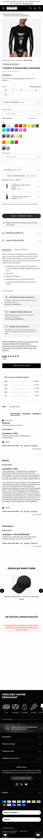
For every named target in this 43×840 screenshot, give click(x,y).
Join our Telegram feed (21, 778)
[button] (39, 8)
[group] (21, 356)
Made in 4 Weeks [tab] (21, 249)
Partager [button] (34, 445)
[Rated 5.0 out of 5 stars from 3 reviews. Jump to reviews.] (28, 60)
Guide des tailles (35, 86)
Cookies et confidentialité (9, 831)
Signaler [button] (27, 445)
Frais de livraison (18, 78)
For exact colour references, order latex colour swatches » (20, 204)
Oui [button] (21, 445)
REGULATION (6, 60)
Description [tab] (6, 249)
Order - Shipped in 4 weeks (21, 216)
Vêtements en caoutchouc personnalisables (17, 16)
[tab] (15, 414)
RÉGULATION (14, 344)
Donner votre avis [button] (21, 366)
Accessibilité (23, 831)
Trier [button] (4, 407)
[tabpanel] (21, 269)
